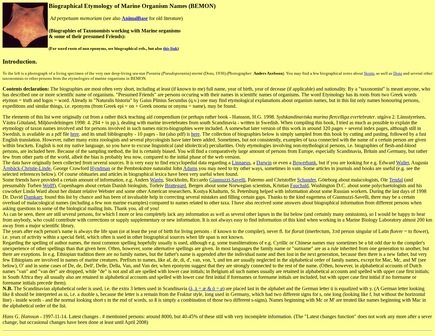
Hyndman (100, 168)
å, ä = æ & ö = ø (206, 288)
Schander (306, 179)
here (74, 134)
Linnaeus (241, 162)
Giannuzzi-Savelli (227, 179)
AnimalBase (135, 18)
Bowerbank (304, 162)
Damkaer (33, 197)
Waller (402, 162)
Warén (156, 179)
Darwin (264, 162)
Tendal (396, 179)
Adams (190, 168)
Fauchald (299, 185)
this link (170, 48)
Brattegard (175, 185)
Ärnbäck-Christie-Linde (27, 168)
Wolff (48, 185)
